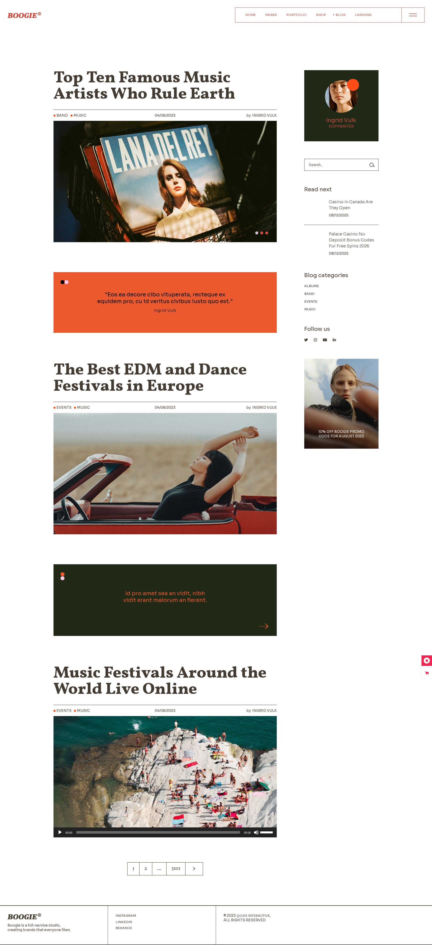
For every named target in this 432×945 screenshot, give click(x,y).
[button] (256, 232)
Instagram (126, 916)
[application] (165, 832)
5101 (176, 869)
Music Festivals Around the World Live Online (160, 681)
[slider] (267, 831)
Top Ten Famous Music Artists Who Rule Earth (144, 86)
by (261, 115)
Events (64, 407)
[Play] (60, 832)
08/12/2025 (338, 215)
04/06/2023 (165, 115)
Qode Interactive (253, 916)
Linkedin (124, 922)
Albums (311, 286)
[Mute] (256, 832)
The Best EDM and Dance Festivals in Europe (150, 378)
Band (62, 115)
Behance (124, 928)
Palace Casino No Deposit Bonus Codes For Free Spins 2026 (351, 240)
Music (80, 115)
